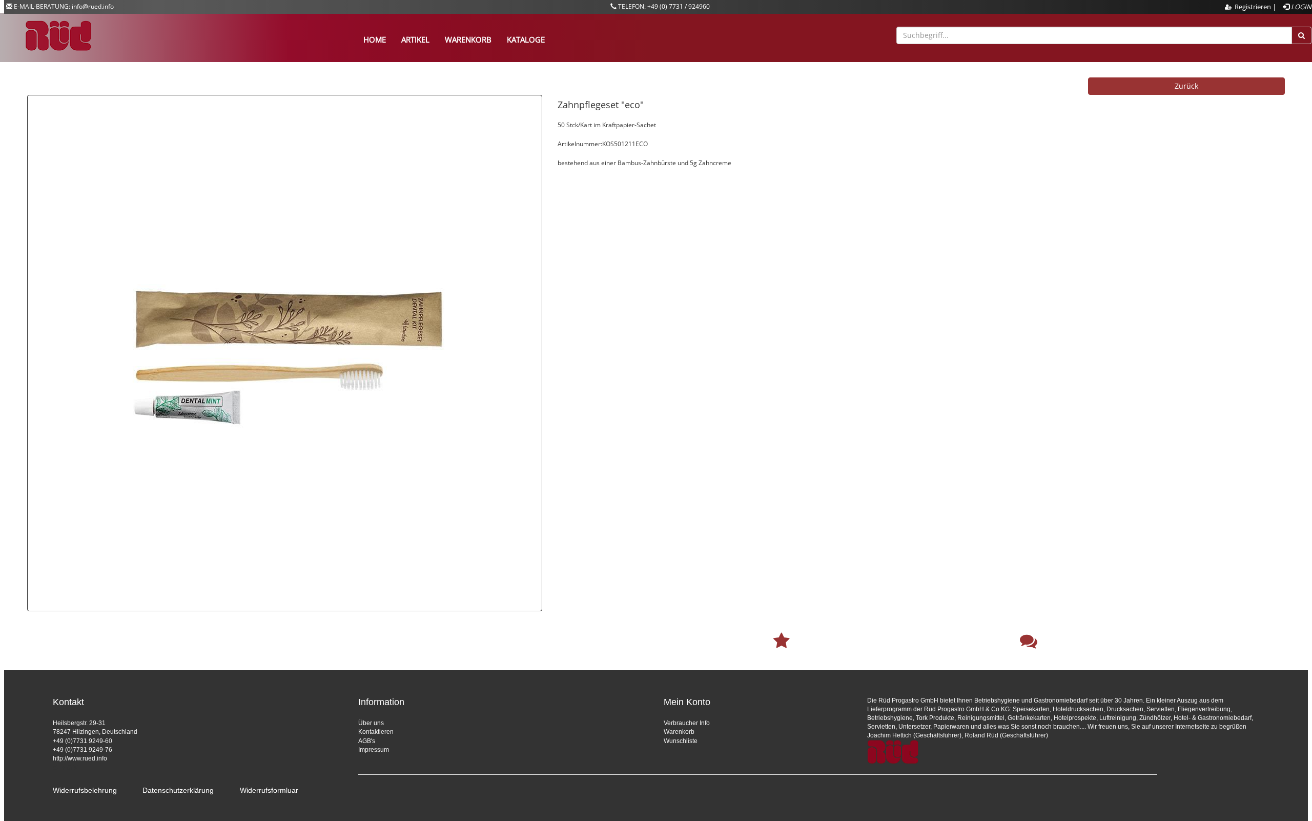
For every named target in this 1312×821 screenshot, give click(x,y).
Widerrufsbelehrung (85, 790)
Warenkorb (679, 731)
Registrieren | (1255, 6)
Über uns (371, 723)
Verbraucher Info (687, 723)
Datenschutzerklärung (178, 790)
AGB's (366, 741)
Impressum (373, 749)
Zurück (1186, 86)
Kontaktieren (376, 731)
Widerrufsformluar (269, 790)
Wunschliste (681, 741)
